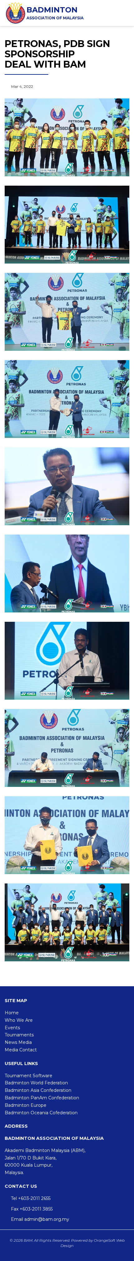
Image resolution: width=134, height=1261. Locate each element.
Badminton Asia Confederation (38, 1090)
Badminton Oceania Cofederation (41, 1113)
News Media (18, 1042)
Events (12, 1027)
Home (12, 1013)
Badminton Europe (25, 1105)
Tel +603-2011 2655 (30, 1198)
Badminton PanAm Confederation (42, 1098)
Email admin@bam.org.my (40, 1219)
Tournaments (19, 1035)
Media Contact (21, 1050)
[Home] (15, 13)
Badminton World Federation (36, 1083)
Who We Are (19, 1020)
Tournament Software (28, 1075)
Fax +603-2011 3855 (32, 1209)
